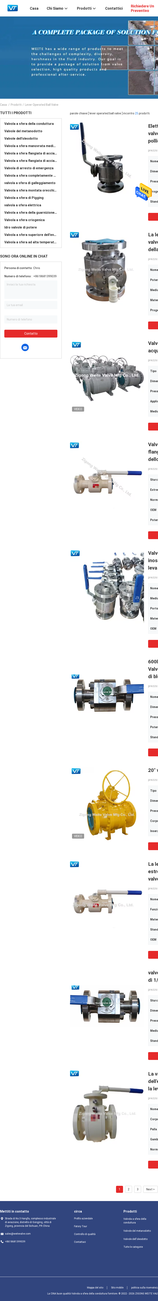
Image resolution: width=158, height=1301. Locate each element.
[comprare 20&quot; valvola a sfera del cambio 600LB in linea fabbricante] (107, 803)
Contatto (31, 333)
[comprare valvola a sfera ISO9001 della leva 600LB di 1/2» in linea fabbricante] (107, 1006)
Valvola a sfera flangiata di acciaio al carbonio (30, 153)
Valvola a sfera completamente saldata (30, 176)
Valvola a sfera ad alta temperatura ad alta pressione (30, 242)
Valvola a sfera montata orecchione (30, 190)
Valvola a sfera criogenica (24, 220)
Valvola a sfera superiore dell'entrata (30, 235)
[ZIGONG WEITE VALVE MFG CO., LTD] (12, 7)
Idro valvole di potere (20, 227)
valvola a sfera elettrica (22, 205)
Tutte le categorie (133, 1246)
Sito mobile (117, 1287)
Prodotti (16, 104)
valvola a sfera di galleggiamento (30, 183)
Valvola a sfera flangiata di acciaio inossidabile (30, 161)
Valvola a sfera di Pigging (24, 198)
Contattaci (80, 1242)
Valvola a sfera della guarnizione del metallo (30, 213)
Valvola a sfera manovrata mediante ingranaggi (30, 146)
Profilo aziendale (83, 1218)
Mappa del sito (95, 1287)
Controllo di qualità (84, 1234)
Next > (150, 1189)
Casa (3, 104)
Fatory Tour (80, 1226)
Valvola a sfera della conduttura (29, 124)
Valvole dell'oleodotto (21, 138)
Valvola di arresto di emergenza (28, 168)
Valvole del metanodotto (23, 131)
